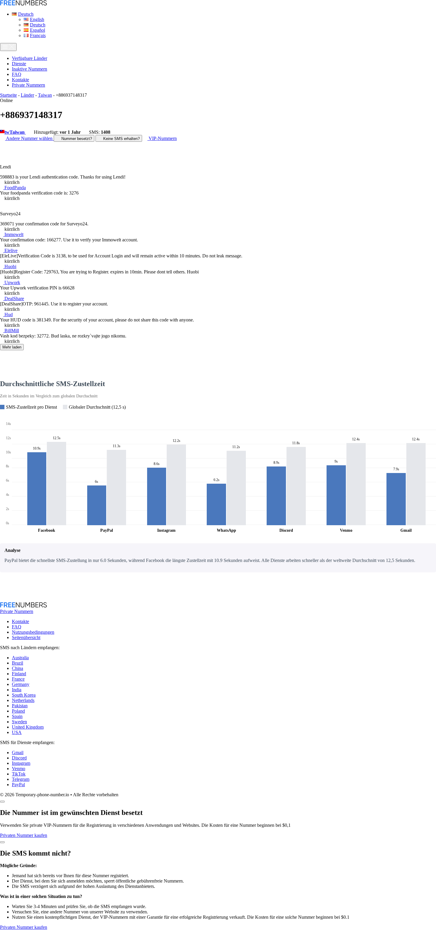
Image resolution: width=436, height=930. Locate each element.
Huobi (9, 266)
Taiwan (45, 95)
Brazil (17, 662)
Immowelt (13, 234)
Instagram (21, 763)
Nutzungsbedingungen (33, 632)
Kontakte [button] (20, 79)
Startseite (8, 95)
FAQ (16, 626)
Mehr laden (11, 347)
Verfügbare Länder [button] (29, 58)
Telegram (20, 779)
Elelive (10, 250)
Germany (20, 684)
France (18, 678)
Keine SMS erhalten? (121, 138)
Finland (19, 673)
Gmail (17, 752)
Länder (27, 95)
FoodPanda (14, 187)
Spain (17, 716)
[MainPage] (23, 4)
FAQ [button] (16, 74)
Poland (18, 711)
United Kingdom (28, 727)
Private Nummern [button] (28, 84)
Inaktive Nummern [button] (29, 68)
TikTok (19, 773)
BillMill (11, 330)
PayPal (18, 784)
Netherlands (23, 700)
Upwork (11, 282)
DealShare (13, 298)
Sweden (19, 721)
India (16, 689)
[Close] (2, 801)
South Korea (24, 695)
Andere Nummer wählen (29, 138)
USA (17, 732)
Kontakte (20, 621)
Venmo (18, 768)
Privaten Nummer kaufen (23, 835)
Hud (8, 314)
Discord (19, 757)
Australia (20, 657)
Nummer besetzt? (76, 138)
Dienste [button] (19, 63)
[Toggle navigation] (8, 47)
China (17, 668)
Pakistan (20, 705)
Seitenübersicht (26, 637)
